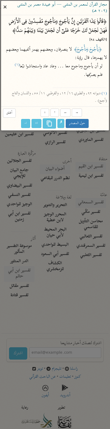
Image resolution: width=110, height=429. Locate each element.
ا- (26, 124)
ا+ (36, 124)
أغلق (9, 113)
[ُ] (61, 123)
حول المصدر (77, 124)
